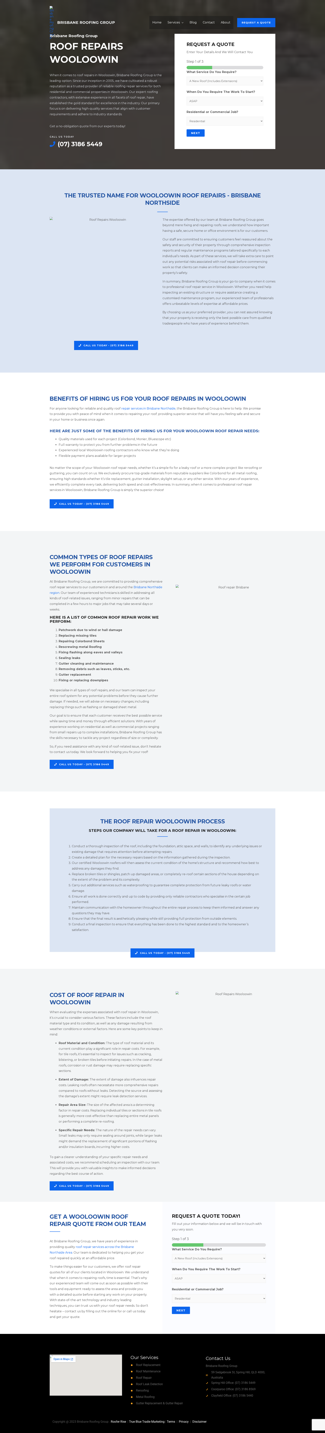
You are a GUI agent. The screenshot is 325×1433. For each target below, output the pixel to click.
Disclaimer (199, 1421)
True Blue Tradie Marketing (147, 1421)
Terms (171, 1421)
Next (195, 133)
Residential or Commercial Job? (212, 112)
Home (157, 22)
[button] (256, 22)
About (225, 22)
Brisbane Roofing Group (86, 22)
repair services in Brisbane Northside (148, 408)
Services (174, 22)
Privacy (184, 1421)
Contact (209, 22)
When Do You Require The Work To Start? (221, 92)
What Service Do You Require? (211, 72)
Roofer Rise (118, 1421)
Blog (193, 22)
